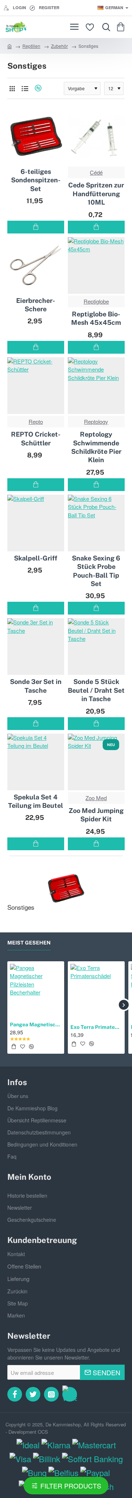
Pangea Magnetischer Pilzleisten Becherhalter (36, 1024)
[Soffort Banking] (92, 1459)
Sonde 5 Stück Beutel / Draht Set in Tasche (96, 690)
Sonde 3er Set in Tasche (36, 686)
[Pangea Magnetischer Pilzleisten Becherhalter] (36, 989)
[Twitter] (33, 1394)
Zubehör (59, 46)
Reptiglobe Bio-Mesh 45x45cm (96, 318)
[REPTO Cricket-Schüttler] (35, 385)
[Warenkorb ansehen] (122, 27)
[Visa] (20, 1459)
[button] (35, 227)
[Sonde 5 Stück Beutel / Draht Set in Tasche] (96, 646)
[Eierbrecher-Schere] (35, 265)
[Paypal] (95, 1473)
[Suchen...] (104, 27)
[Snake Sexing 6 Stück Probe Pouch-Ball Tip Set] (96, 523)
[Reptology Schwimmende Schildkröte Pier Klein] (96, 385)
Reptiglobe (96, 301)
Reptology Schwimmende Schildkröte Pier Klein (96, 447)
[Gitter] (11, 88)
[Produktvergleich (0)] (37, 88)
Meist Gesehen (29, 943)
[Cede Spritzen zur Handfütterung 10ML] (96, 136)
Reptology (96, 421)
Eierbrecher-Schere (35, 305)
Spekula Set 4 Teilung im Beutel (35, 801)
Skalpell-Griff (35, 558)
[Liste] (24, 88)
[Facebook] (14, 1394)
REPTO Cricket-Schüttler (35, 438)
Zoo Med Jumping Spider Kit (96, 815)
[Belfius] (63, 1473)
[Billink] (46, 1459)
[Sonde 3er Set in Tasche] (35, 646)
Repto (36, 421)
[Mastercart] (94, 1445)
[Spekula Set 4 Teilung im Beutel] (35, 762)
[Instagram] (51, 1394)
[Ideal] (28, 1445)
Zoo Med (96, 798)
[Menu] (74, 27)
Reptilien (31, 46)
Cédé (96, 172)
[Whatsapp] (69, 1394)
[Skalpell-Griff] (35, 523)
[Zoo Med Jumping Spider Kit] (96, 762)
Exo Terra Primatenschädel (96, 1027)
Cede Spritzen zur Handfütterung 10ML (96, 193)
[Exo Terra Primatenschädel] (96, 989)
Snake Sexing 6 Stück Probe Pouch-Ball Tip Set (96, 571)
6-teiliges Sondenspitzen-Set (35, 180)
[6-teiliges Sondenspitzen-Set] (35, 136)
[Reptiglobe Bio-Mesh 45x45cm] (96, 265)
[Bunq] (34, 1473)
